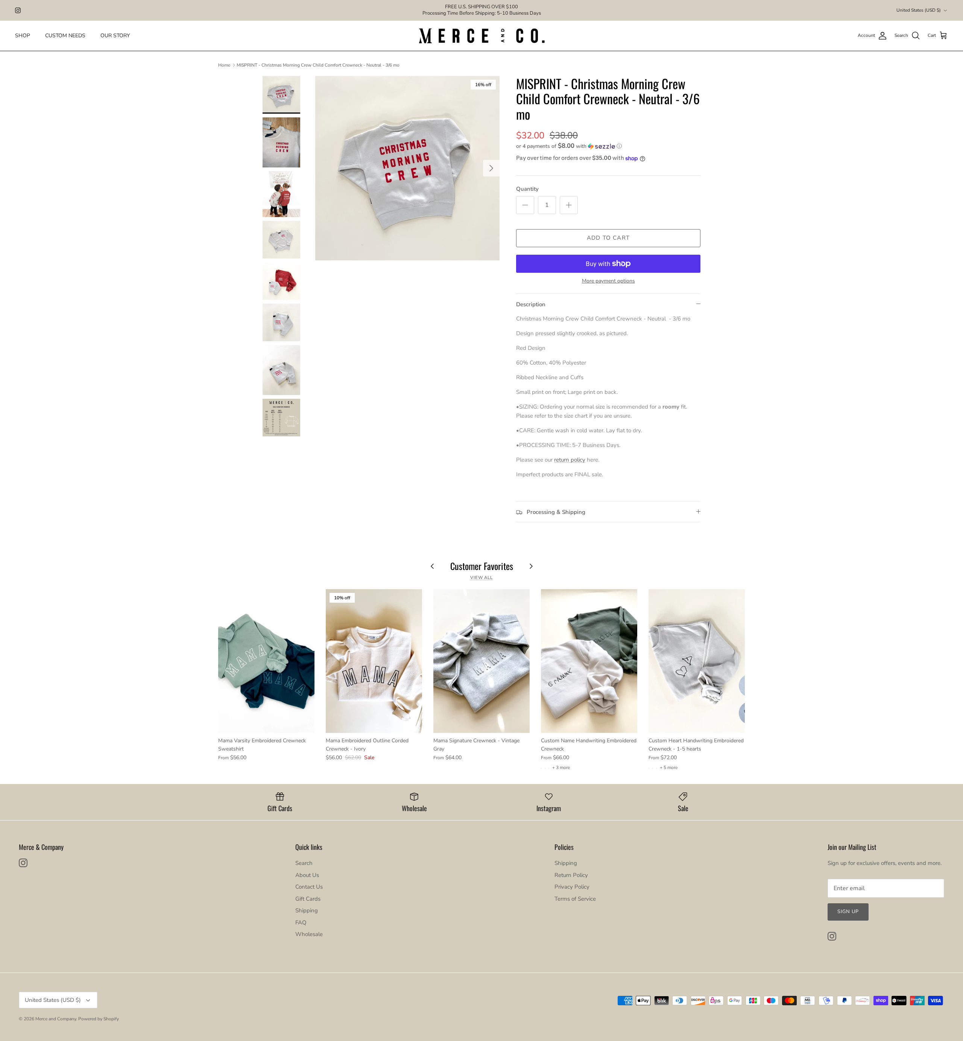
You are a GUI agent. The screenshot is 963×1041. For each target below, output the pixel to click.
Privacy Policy (571, 887)
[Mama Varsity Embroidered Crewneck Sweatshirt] (266, 661)
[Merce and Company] (482, 35)
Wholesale (309, 934)
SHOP (22, 35)
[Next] (491, 168)
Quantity (527, 189)
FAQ (301, 922)
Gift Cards (307, 899)
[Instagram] (18, 10)
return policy (569, 460)
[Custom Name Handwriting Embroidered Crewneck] (589, 661)
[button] (569, 146)
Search (304, 863)
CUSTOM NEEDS (65, 35)
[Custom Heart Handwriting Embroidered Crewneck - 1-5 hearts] (697, 661)
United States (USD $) (918, 10)
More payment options (608, 281)
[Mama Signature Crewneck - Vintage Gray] (481, 661)
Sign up (848, 911)
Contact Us (309, 887)
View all (481, 578)
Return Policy (571, 875)
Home (224, 65)
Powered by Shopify (98, 1019)
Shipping (306, 910)
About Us (307, 875)
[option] (407, 168)
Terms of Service (575, 899)
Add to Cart (608, 238)
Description (530, 304)
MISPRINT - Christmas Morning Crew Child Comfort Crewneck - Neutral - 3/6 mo (318, 65)
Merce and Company (55, 1019)
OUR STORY (115, 35)
